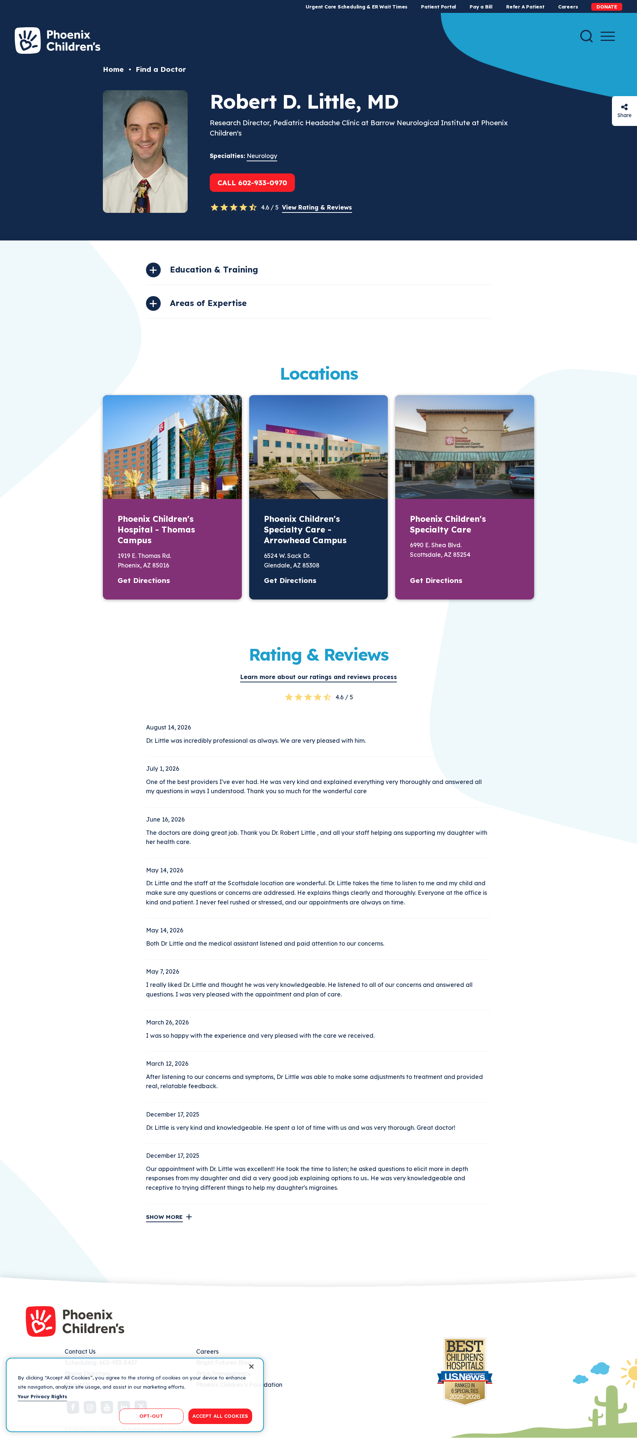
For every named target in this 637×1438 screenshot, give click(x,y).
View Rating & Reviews (317, 207)
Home (113, 69)
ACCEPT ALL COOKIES (220, 1416)
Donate (606, 7)
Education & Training (214, 269)
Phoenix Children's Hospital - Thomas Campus (156, 529)
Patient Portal (438, 7)
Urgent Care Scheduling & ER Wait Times (356, 7)
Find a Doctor (161, 69)
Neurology (262, 155)
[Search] (586, 36)
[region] (135, 1395)
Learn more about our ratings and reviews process (318, 677)
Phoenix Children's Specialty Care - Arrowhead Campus (305, 529)
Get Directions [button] (144, 580)
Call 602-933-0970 (252, 182)
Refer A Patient (525, 7)
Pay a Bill (481, 7)
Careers (568, 7)
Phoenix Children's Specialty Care (448, 524)
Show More (164, 1216)
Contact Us (80, 1351)
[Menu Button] (608, 36)
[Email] (624, 107)
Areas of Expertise (208, 303)
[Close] (251, 1366)
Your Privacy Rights (42, 1396)
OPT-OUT (151, 1416)
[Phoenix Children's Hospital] (57, 40)
